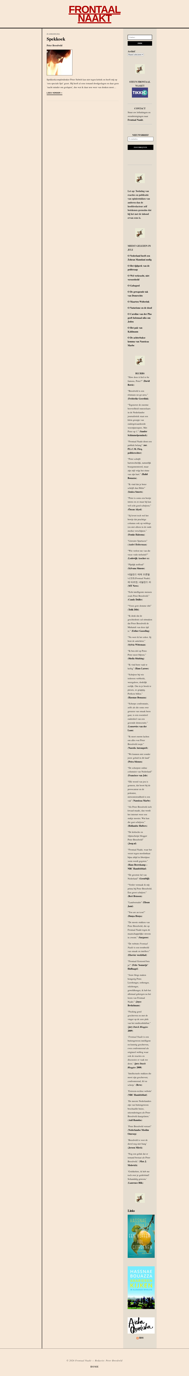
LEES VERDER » (54, 93)
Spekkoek (56, 38)
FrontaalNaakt (94, 14)
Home (94, 1366)
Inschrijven (140, 147)
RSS (141, 1337)
